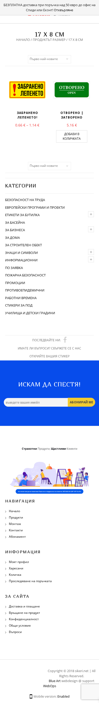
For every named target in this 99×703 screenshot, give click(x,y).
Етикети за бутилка (22, 215)
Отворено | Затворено (71, 115)
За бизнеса (15, 230)
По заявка (14, 267)
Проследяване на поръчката (30, 581)
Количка (15, 574)
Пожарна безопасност (25, 275)
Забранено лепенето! (27, 115)
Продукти (16, 517)
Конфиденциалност (24, 619)
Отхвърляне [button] (63, 10)
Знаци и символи (21, 252)
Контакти (16, 530)
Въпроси (15, 632)
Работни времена (21, 298)
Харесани (16, 568)
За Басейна (15, 222)
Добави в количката (72, 136)
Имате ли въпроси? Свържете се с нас (49, 348)
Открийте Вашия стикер (49, 356)
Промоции (15, 282)
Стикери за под (18, 305)
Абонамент (17, 536)
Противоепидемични (24, 290)
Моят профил (19, 562)
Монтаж (15, 524)
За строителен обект (23, 245)
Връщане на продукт (24, 613)
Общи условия (20, 625)
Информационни (21, 260)
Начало (23, 39)
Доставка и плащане (24, 606)
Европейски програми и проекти (35, 207)
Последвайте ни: (46, 340)
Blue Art (55, 680)
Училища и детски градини (30, 313)
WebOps (49, 686)
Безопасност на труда (25, 199)
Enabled (63, 696)
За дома (12, 237)
